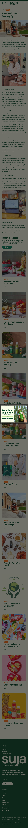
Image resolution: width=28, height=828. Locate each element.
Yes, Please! (7, 418)
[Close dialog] (26, 406)
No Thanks (7, 416)
